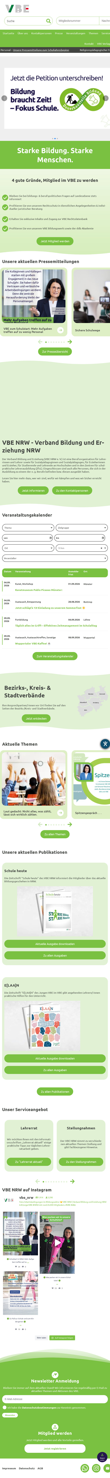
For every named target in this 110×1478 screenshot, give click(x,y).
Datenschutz (27, 1468)
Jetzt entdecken (36, 718)
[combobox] (28, 528)
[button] (52, 138)
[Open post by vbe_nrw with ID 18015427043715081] (20, 1293)
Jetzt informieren (33, 490)
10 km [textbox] (61, 548)
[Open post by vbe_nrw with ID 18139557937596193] (57, 1243)
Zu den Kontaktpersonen (72, 490)
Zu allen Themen (55, 834)
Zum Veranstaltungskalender (55, 656)
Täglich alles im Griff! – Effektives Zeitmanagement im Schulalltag (56, 625)
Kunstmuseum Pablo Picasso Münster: (38, 589)
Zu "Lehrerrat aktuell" (29, 1161)
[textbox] (28, 528)
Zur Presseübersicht (55, 351)
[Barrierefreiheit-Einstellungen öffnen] (105, 744)
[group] (33, 302)
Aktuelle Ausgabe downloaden (55, 944)
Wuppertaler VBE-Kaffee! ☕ (33, 643)
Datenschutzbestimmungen (39, 1407)
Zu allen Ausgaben (55, 955)
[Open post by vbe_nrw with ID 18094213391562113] (20, 1233)
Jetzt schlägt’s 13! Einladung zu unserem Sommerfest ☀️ (50, 607)
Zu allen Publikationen (55, 1091)
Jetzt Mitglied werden (55, 241)
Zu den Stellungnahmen (81, 1161)
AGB (40, 1468)
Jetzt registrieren (55, 1448)
